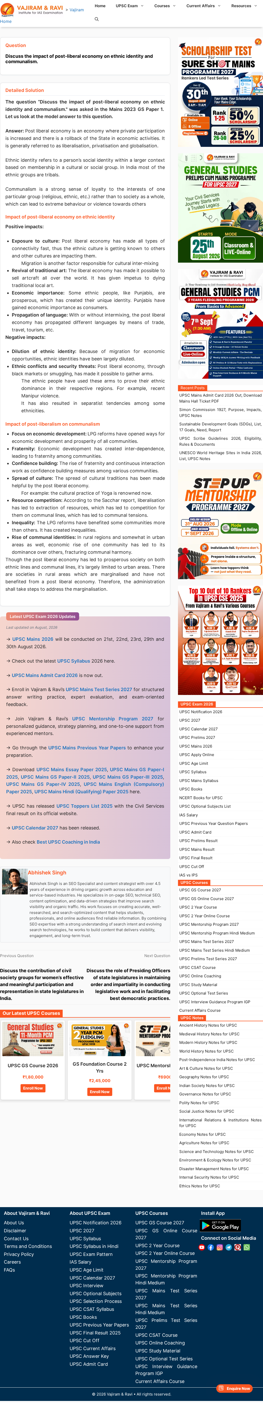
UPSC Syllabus (192, 771)
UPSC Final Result (195, 857)
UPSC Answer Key (89, 1356)
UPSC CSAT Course (197, 967)
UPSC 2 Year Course (198, 907)
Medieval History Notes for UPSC (209, 1034)
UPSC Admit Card (195, 832)
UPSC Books (190, 789)
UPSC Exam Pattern (91, 1254)
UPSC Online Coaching (200, 975)
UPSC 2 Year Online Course (204, 915)
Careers (12, 1262)
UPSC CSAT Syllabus (92, 1309)
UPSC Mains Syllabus (198, 780)
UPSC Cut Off (191, 866)
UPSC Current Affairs (93, 1348)
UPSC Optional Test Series (203, 993)
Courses (162, 5)
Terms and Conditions (28, 1246)
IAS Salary (188, 815)
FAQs (9, 1270)
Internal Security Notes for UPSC (209, 1177)
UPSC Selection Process (96, 1301)
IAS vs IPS (188, 875)
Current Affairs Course (200, 1010)
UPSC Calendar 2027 (35, 828)
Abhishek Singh (47, 873)
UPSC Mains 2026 (195, 746)
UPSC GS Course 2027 (200, 889)
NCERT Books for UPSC (201, 797)
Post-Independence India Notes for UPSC (217, 1059)
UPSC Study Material (198, 984)
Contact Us (16, 1238)
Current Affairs (200, 5)
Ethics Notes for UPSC (199, 1186)
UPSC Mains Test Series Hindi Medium (214, 950)
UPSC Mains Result (196, 849)
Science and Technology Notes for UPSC (216, 1151)
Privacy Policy (19, 1254)
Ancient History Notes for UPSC (208, 1025)
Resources (241, 5)
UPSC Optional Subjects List (205, 806)
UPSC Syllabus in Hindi (94, 1246)
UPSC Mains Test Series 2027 (206, 941)
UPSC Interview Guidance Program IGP (214, 1001)
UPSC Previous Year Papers (99, 1325)
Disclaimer (15, 1230)
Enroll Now (33, 1088)
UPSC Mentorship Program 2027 (209, 924)
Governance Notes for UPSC (205, 1094)
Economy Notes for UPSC (202, 1134)
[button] (97, 19)
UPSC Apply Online (196, 754)
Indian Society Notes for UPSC (207, 1085)
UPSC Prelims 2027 (197, 737)
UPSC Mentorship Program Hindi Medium (217, 933)
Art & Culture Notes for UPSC (206, 1068)
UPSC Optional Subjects (95, 1293)
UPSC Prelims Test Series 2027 (208, 958)
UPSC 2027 (189, 720)
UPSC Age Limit (193, 763)
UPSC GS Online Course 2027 (206, 898)
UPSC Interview (87, 1285)
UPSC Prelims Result (198, 840)
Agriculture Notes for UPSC (204, 1142)
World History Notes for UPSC (206, 1051)
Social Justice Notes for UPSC (206, 1111)
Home (100, 5)
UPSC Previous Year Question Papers (213, 823)
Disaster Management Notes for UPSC (214, 1168)
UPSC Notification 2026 (200, 711)
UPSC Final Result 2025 (95, 1332)
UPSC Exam (127, 5)
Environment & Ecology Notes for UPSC (215, 1160)
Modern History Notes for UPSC (208, 1042)
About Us (14, 1222)
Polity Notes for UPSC (199, 1102)
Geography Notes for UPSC (204, 1076)
